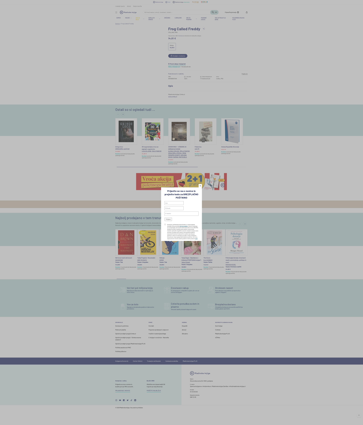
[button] (200, 185)
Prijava (168, 219)
